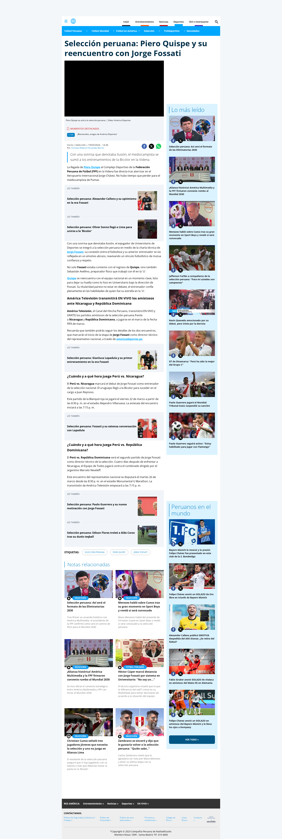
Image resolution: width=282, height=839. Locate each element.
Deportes (178, 21)
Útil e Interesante (198, 21)
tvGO (126, 21)
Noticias (163, 21)
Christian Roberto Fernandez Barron (87, 147)
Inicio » (71, 144)
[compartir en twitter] (151, 146)
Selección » (81, 144)
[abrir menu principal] (66, 21)
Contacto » (198, 819)
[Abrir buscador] (216, 21)
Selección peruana (95, 552)
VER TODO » (192, 739)
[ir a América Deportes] (73, 21)
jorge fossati (141, 552)
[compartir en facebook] (144, 146)
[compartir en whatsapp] (158, 146)
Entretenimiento (144, 21)
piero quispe (119, 552)
